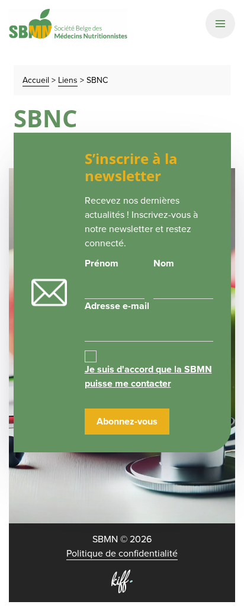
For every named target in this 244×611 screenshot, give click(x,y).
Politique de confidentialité (122, 553)
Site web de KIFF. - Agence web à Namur (122, 581)
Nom (163, 263)
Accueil (36, 80)
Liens (68, 80)
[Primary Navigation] (220, 23)
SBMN (68, 24)
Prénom (101, 263)
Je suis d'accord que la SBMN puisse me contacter (148, 376)
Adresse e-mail (117, 306)
